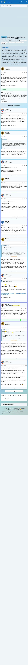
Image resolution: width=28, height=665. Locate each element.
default (2, 42)
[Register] (21, 2)
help (13, 42)
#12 (26, 365)
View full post (4, 101)
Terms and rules (22, 408)
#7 (26, 225)
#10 (26, 308)
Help (14, 409)
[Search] (26, 2)
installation (17, 42)
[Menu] (1, 1)
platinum (22, 42)
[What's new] (24, 2)
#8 (26, 243)
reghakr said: (4, 138)
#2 (26, 113)
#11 (26, 327)
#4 (26, 165)
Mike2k (7, 221)
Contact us (16, 408)
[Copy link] (24, 72)
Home (17, 409)
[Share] (22, 72)
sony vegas (3, 43)
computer (24, 40)
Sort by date (10, 105)
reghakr (7, 109)
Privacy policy (9, 409)
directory (6, 42)
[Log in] (19, 2)
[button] (12, 408)
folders (10, 42)
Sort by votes (17, 105)
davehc (5, 92)
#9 (26, 278)
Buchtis (3, 40)
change (20, 40)
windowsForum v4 (7, 408)
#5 (26, 182)
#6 (26, 198)
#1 (26, 72)
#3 (26, 136)
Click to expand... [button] (14, 255)
